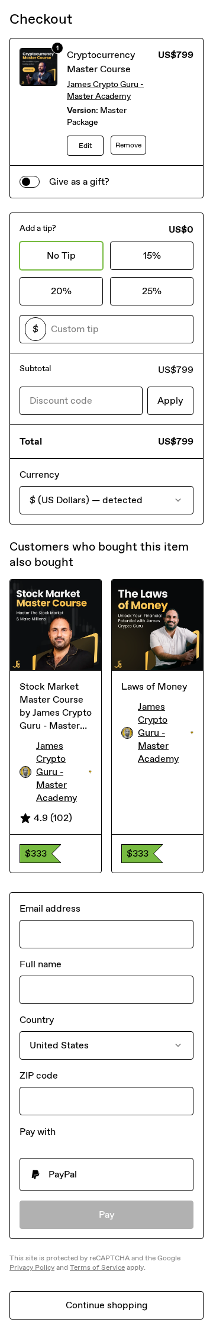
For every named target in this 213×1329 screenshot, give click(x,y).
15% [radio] (152, 255)
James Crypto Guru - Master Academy (105, 90)
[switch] (30, 182)
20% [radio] (61, 291)
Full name (41, 964)
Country (37, 1019)
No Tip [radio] (61, 255)
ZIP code (39, 1075)
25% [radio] (152, 291)
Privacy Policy (31, 1267)
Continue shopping (106, 1305)
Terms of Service (97, 1267)
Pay (107, 1214)
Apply (170, 400)
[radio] (106, 1174)
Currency (39, 474)
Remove (128, 145)
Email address (50, 908)
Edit (85, 145)
